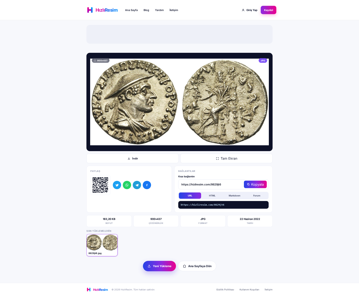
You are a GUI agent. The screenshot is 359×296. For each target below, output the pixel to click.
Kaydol (268, 10)
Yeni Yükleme (162, 266)
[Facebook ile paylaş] (147, 185)
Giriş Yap (251, 10)
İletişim (174, 10)
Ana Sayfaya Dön (199, 266)
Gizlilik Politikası (225, 289)
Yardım (159, 10)
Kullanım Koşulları (249, 289)
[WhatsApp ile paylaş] (127, 185)
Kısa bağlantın (186, 176)
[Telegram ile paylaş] (137, 185)
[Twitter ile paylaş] (117, 185)
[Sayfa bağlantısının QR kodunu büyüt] (100, 185)
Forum (256, 195)
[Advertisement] (179, 34)
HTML (212, 195)
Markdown (234, 195)
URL (190, 195)
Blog (146, 10)
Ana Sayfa (131, 10)
